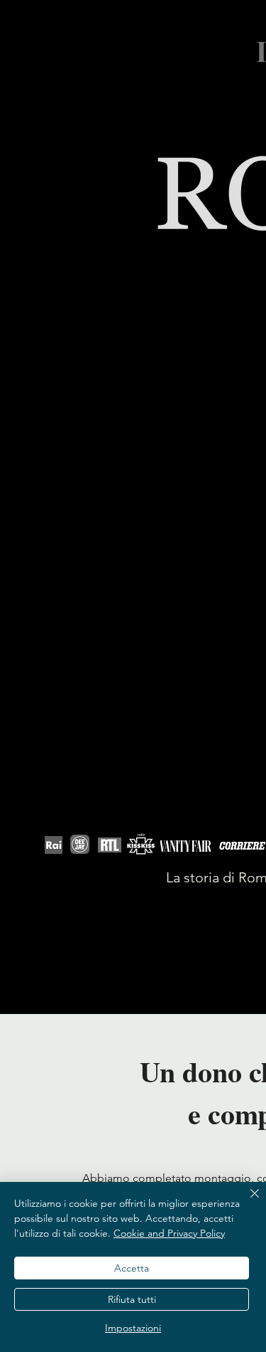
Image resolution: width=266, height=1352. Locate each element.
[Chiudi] (246, 1202)
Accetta (131, 1268)
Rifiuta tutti (132, 1299)
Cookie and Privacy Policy (169, 1233)
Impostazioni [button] (133, 1327)
